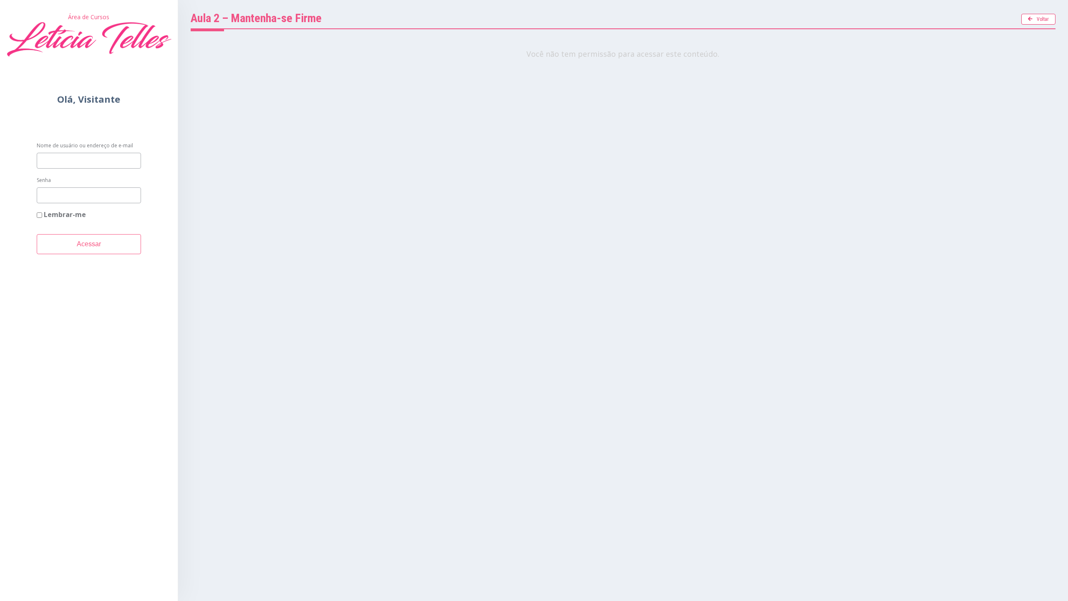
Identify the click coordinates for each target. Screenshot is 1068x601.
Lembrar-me (64, 214)
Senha (44, 180)
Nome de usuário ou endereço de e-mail (85, 145)
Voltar (1043, 19)
